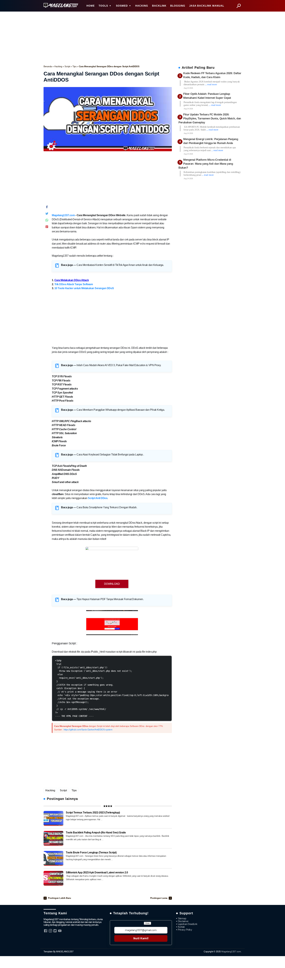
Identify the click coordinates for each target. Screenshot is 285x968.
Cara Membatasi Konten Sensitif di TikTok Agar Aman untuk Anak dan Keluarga (120, 265)
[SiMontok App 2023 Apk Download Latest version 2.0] (53, 878)
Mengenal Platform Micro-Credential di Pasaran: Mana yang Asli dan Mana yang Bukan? (205, 163)
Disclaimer (183, 921)
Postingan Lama (159, 898)
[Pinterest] (46, 227)
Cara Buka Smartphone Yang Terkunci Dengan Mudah (106, 507)
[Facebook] (46, 207)
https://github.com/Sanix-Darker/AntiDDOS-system (88, 729)
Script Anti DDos (97, 498)
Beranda (48, 66)
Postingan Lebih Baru (59, 898)
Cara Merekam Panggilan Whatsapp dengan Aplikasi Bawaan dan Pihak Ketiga (120, 409)
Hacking (58, 66)
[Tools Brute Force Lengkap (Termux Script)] (53, 858)
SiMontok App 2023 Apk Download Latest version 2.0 (97, 872)
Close (147, 923)
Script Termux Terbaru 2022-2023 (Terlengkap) (93, 812)
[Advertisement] (142, 37)
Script (67, 66)
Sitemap (182, 918)
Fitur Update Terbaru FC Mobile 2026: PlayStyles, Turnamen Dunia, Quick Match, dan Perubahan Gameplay (209, 118)
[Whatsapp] (46, 220)
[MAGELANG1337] (61, 5)
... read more (211, 84)
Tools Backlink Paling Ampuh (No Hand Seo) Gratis (96, 832)
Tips (74, 66)
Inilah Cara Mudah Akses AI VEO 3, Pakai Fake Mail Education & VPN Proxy (118, 365)
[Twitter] (46, 214)
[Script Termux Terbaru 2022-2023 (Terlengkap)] (53, 818)
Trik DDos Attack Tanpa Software (73, 284)
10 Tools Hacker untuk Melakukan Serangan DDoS (84, 288)
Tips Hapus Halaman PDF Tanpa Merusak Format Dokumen (110, 599)
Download (112, 583)
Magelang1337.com (63, 215)
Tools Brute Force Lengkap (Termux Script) (91, 852)
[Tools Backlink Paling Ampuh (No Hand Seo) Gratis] (53, 838)
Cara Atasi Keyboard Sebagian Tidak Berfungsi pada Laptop (110, 454)
